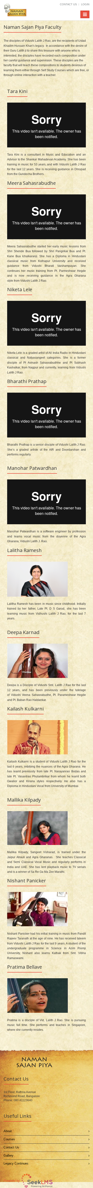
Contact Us (68, 4)
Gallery (8, 1155)
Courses (9, 1139)
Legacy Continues (16, 1163)
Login (85, 4)
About (8, 1131)
